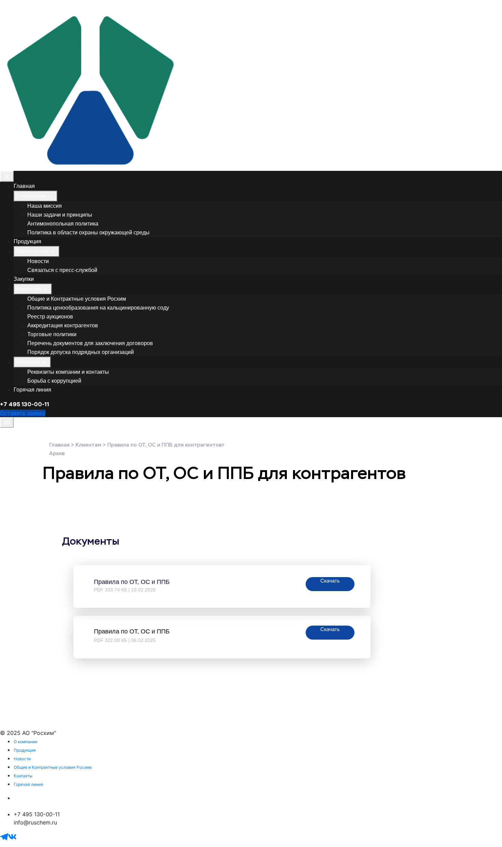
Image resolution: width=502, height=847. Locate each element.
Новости (38, 261)
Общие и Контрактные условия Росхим (76, 299)
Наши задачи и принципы (59, 215)
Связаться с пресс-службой (62, 270)
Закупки (24, 279)
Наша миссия (44, 206)
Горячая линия (32, 390)
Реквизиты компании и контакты (68, 372)
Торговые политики (51, 334)
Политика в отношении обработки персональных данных (91, 797)
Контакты (28, 362)
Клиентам (28, 289)
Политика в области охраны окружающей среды (88, 232)
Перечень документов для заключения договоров (90, 343)
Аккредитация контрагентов (62, 325)
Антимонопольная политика (62, 224)
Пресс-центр (32, 251)
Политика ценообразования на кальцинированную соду (98, 308)
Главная (24, 186)
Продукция (27, 241)
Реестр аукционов (50, 316)
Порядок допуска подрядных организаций (80, 352)
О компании (31, 196)
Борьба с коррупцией (54, 381)
